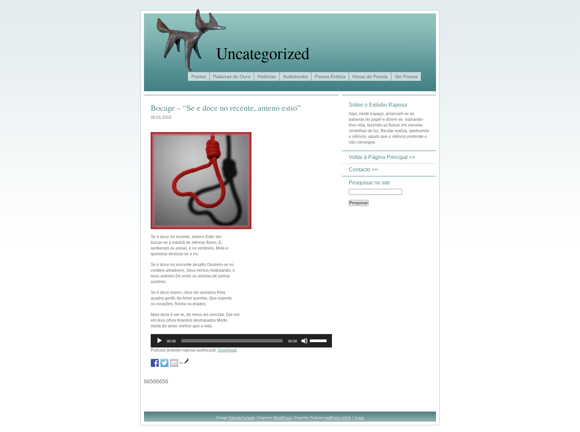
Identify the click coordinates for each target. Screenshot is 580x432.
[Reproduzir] (159, 340)
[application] (241, 340)
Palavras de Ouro (231, 76)
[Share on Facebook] (155, 363)
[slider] (319, 340)
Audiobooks (295, 76)
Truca (359, 418)
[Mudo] (304, 340)
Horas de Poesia (370, 76)
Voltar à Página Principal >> (382, 157)
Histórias (266, 76)
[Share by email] (174, 363)
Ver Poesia (406, 76)
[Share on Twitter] (164, 363)
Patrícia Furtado (242, 418)
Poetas (198, 76)
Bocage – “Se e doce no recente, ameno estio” (226, 107)
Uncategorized (262, 52)
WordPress (282, 418)
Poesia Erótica (330, 76)
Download (227, 350)
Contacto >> (363, 169)
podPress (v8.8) (338, 418)
